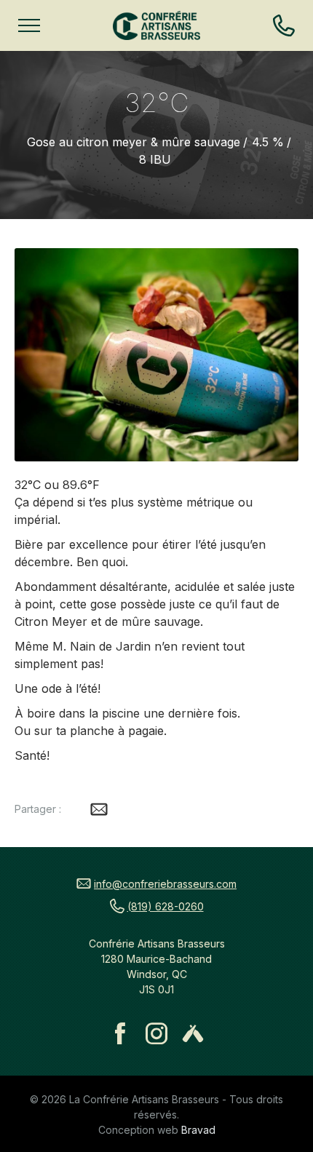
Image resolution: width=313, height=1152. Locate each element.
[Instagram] (156, 1033)
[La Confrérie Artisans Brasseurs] (156, 25)
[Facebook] (120, 1033)
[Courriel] (99, 809)
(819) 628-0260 (165, 906)
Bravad (198, 1130)
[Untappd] (192, 1033)
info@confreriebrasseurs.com (165, 884)
